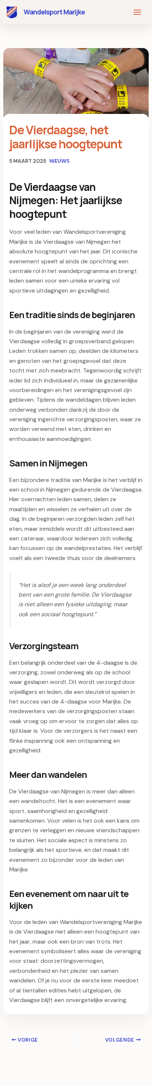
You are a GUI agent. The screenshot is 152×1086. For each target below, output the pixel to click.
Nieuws (59, 161)
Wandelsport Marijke (54, 11)
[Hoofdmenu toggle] (137, 12)
